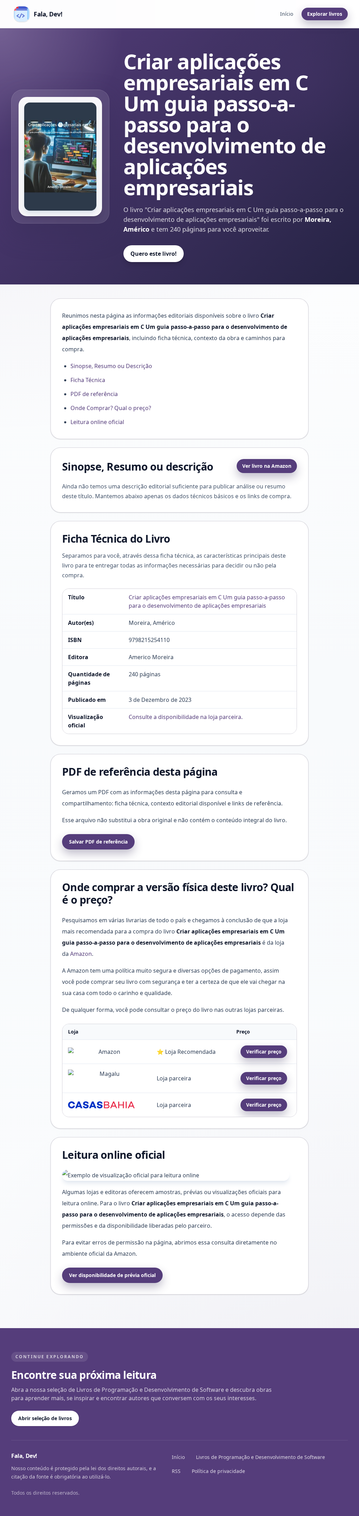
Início (286, 13)
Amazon (81, 954)
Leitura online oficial (97, 422)
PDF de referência (94, 394)
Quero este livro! (153, 254)
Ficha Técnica (87, 380)
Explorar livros (324, 13)
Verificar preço (264, 1051)
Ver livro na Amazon (266, 466)
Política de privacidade (218, 1471)
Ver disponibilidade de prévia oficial (112, 1275)
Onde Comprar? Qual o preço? (110, 408)
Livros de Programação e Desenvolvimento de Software (260, 1457)
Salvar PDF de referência (98, 841)
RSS (176, 1471)
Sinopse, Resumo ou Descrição (111, 366)
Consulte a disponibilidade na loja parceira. (186, 717)
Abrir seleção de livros (45, 1418)
